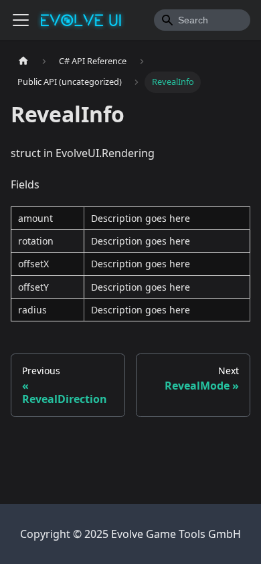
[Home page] (23, 61)
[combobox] (202, 20)
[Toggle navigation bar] (21, 20)
